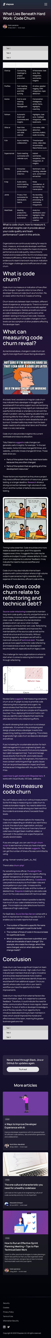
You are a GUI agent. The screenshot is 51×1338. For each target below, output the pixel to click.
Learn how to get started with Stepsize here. (23, 776)
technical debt (28, 640)
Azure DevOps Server (25, 914)
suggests (19, 442)
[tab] (25, 48)
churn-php (18, 865)
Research (32, 482)
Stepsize (19, 891)
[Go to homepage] (8, 4)
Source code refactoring (14, 611)
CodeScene (40, 879)
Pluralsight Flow (34, 871)
